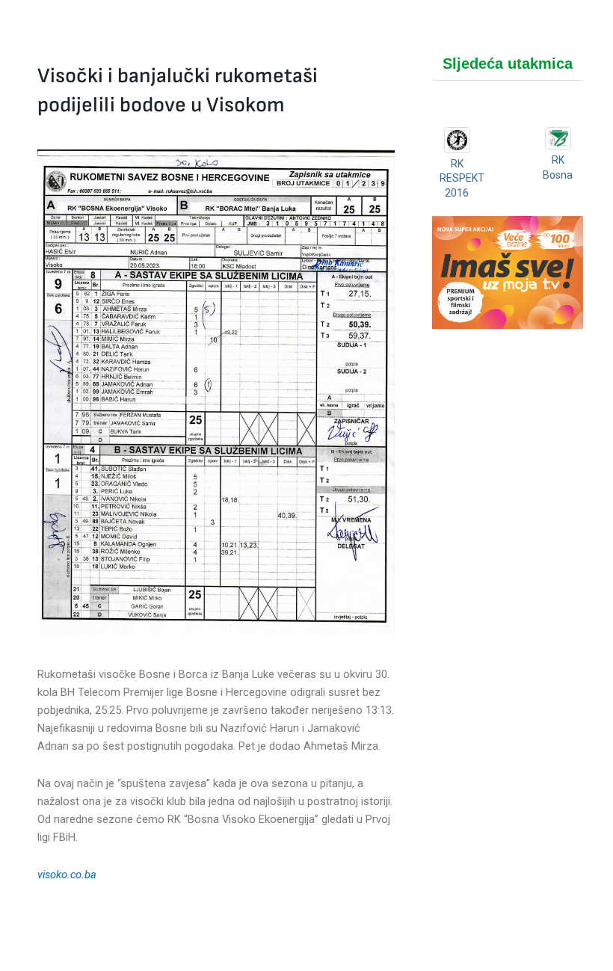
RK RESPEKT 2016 (462, 178)
